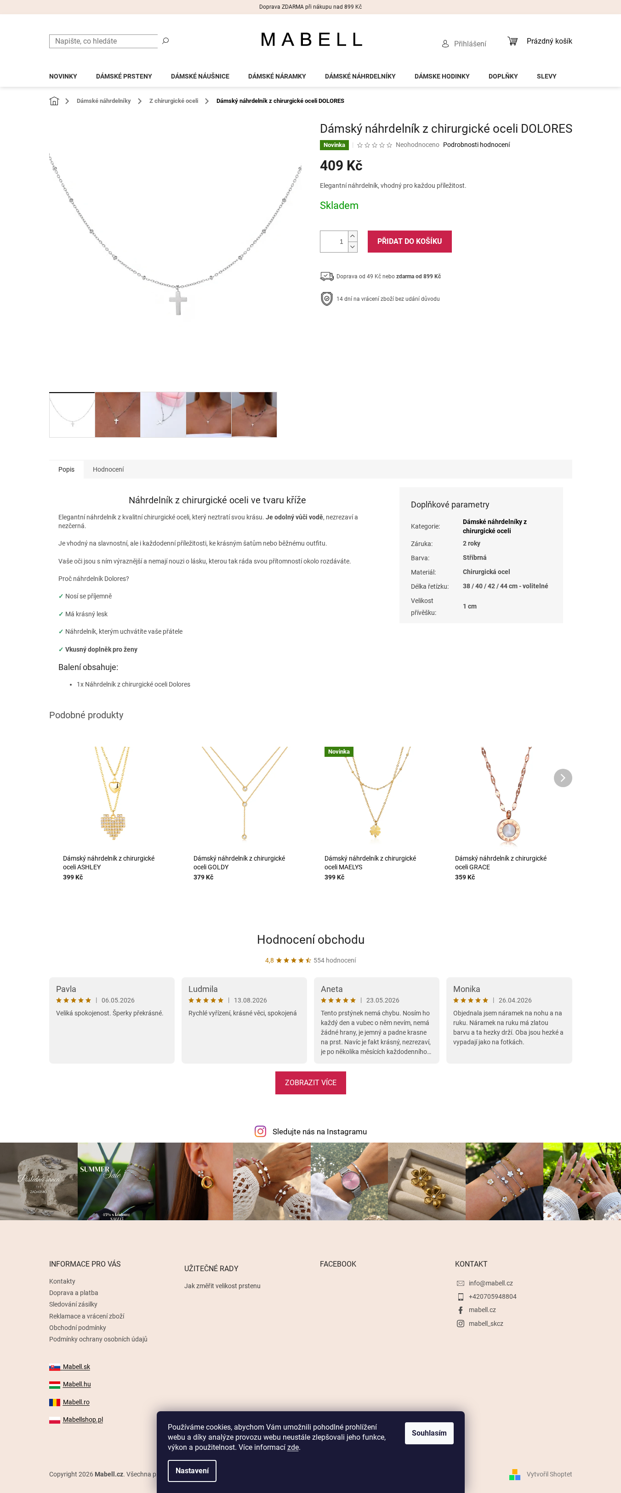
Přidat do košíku (409, 241)
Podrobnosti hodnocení (476, 144)
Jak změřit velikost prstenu (222, 1286)
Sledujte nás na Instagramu (320, 1131)
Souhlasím (429, 1433)
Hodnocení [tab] (108, 469)
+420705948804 (493, 1296)
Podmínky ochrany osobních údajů (98, 1339)
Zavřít (369, 327)
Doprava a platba (73, 1292)
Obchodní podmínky (77, 1327)
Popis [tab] (66, 469)
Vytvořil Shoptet (549, 1474)
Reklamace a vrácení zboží (86, 1316)
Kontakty (62, 1281)
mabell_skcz (486, 1323)
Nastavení (192, 1470)
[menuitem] (63, 74)
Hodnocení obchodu (311, 940)
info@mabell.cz (491, 1283)
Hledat (165, 40)
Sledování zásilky (73, 1304)
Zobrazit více (310, 1082)
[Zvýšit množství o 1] (352, 236)
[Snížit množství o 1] (352, 247)
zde (293, 1447)
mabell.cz (482, 1309)
